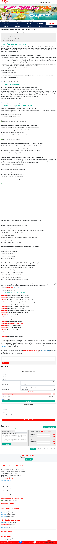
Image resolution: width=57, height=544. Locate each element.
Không (4, 399)
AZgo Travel (10, 340)
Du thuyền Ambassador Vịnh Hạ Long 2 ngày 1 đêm (20, 310)
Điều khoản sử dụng (7, 488)
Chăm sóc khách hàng (7, 492)
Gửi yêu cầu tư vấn (28, 420)
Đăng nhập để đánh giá (49, 427)
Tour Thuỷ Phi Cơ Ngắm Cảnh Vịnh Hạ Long (18, 306)
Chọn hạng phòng (5, 387)
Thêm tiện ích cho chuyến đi (9, 40)
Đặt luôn (28, 401)
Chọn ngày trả (5, 384)
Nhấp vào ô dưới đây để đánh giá (9, 433)
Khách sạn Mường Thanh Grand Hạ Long (17, 312)
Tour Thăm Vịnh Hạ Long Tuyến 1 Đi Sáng (18, 295)
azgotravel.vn (36, 345)
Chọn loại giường (5, 389)
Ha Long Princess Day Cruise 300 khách (17, 334)
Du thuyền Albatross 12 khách (15, 336)
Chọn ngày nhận (5, 382)
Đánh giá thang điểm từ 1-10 (8, 431)
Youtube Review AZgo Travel (31, 350)
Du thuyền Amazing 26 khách (14, 321)
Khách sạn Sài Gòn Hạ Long (14, 314)
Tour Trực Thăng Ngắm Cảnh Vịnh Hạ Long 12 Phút (20, 304)
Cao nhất (53, 448)
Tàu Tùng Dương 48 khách (14, 327)
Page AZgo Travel (45, 350)
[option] (28, 32)
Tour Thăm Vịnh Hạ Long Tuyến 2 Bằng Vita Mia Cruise (21, 299)
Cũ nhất (39, 448)
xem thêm (28, 368)
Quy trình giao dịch (7, 486)
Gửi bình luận (5, 362)
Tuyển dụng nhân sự (7, 490)
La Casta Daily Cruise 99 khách (15, 332)
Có (9, 399)
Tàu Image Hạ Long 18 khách (14, 319)
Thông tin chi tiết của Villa (8, 37)
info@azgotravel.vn (10, 290)
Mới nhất (33, 448)
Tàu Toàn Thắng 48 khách (14, 325)
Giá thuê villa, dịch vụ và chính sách (11, 38)
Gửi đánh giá (7, 444)
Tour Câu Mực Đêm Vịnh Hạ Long (15, 308)
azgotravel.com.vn (8, 514)
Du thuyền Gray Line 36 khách (15, 323)
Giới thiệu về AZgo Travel (8, 494)
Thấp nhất (46, 448)
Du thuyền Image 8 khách (13, 317)
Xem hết (28, 459)
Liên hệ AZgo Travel (7, 484)
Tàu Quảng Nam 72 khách (13, 329)
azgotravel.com (8, 513)
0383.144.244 (9, 287)
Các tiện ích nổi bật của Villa (9, 35)
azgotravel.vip (7, 516)
